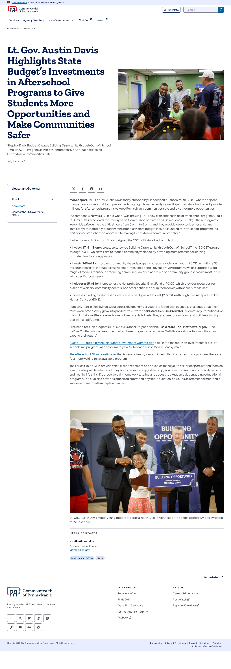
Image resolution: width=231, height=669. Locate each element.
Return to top (211, 577)
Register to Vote (127, 593)
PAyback (123, 617)
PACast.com (81, 522)
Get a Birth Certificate (130, 605)
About (15, 199)
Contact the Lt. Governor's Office (27, 213)
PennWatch (180, 599)
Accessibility (156, 643)
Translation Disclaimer (199, 643)
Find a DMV (124, 599)
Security (217, 643)
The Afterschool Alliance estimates (93, 354)
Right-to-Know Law (184, 605)
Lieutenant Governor (26, 188)
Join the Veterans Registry (133, 611)
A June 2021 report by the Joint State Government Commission (112, 343)
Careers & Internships (185, 593)
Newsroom (18, 205)
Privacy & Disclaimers (175, 643)
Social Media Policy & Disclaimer (206, 646)
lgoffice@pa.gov (80, 549)
